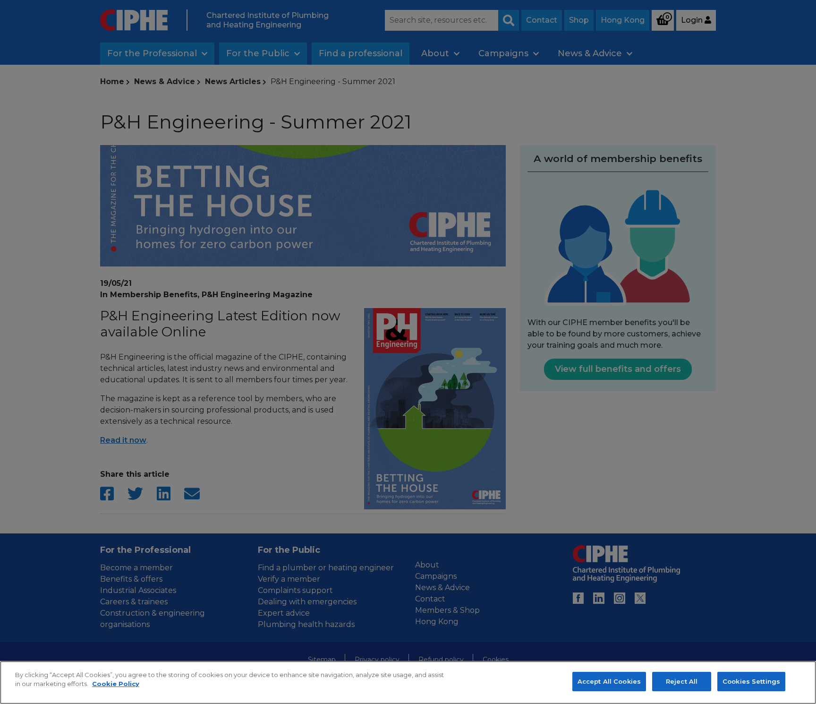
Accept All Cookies (609, 681)
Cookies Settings (751, 681)
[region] (408, 682)
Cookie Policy (115, 684)
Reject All (681, 681)
